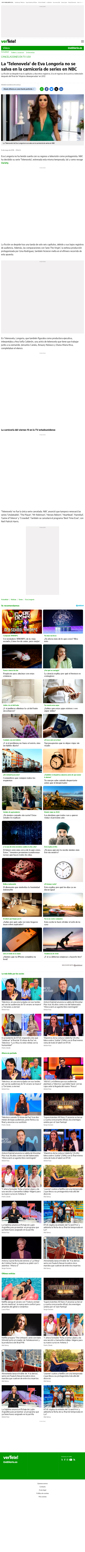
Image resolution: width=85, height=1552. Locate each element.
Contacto (43, 1487)
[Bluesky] (51, 89)
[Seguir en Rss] (74, 1460)
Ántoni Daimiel (41, 2)
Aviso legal (42, 1490)
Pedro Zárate (6, 1048)
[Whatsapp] (42, 89)
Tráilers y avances (17, 52)
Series (21, 599)
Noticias (13, 599)
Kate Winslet (80, 2)
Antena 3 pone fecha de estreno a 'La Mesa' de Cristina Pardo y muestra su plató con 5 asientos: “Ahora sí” (21, 1263)
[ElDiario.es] (75, 48)
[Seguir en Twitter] (62, 1460)
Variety (4, 162)
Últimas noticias (8, 1273)
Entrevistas (30, 52)
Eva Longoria (29, 599)
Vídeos (6, 47)
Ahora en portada (9, 1053)
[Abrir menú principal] (82, 41)
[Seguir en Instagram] (67, 1460)
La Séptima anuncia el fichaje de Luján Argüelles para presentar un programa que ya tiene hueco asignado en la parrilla (20, 1227)
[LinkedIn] (61, 89)
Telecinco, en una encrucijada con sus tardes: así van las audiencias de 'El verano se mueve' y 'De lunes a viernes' (21, 1004)
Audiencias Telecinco (20, 2)
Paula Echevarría (72, 2)
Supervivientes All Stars (31, 2)
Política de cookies (42, 1493)
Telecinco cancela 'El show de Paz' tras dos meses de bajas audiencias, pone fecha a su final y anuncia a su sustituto (20, 1119)
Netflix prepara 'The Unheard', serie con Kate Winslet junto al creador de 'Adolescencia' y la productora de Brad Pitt (21, 1340)
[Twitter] (56, 89)
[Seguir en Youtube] (70, 1460)
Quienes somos (42, 1483)
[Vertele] (10, 1457)
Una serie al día (56, 2)
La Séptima (49, 2)
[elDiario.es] (10, 1462)
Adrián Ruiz (5, 1010)
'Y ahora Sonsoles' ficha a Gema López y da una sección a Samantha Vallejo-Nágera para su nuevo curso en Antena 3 (21, 1191)
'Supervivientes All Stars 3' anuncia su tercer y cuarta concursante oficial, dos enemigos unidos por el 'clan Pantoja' (63, 1119)
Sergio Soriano (48, 1125)
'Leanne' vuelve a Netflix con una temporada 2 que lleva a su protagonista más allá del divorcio (63, 1191)
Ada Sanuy (47, 1197)
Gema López (64, 2)
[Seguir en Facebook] (64, 1460)
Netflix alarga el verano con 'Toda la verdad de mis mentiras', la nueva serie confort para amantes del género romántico (21, 1304)
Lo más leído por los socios (13, 974)
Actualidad (5, 52)
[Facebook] (47, 89)
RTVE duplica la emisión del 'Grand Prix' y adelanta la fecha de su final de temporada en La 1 (63, 1227)
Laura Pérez (6, 1309)
